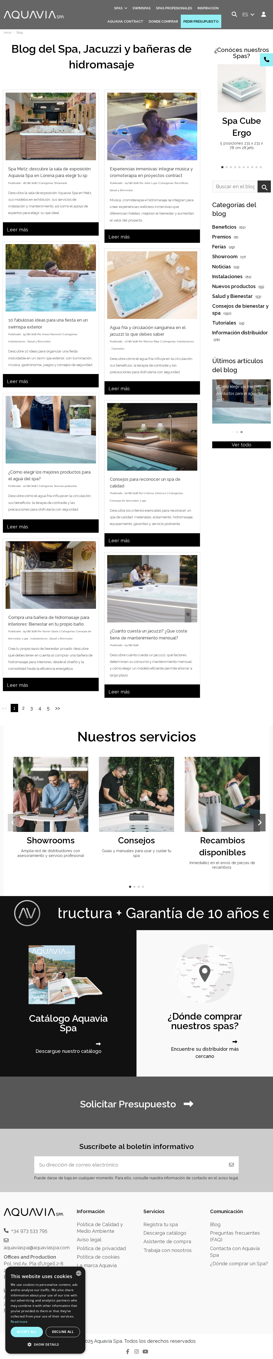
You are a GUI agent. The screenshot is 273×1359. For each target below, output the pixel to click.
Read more (19, 1321)
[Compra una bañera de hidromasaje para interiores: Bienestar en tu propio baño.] (51, 575)
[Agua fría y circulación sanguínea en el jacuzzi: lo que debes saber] (152, 285)
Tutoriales (117, 348)
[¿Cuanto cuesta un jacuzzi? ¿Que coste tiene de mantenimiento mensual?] (152, 589)
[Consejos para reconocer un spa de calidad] (152, 437)
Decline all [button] (63, 1331)
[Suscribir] (231, 1164)
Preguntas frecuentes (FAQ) (235, 1236)
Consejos (136, 840)
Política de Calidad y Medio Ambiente (100, 1228)
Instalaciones (16, 341)
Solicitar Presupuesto (129, 1104)
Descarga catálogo (164, 1233)
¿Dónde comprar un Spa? (239, 1263)
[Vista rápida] (261, 83)
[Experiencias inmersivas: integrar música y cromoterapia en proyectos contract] (152, 126)
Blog (215, 1224)
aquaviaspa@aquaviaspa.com (37, 1247)
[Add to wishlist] (261, 73)
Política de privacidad (101, 1248)
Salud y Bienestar (121, 190)
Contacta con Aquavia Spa (235, 1252)
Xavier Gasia (50, 631)
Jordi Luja (150, 183)
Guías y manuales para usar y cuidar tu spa (136, 852)
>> (57, 708)
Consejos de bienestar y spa (128, 500)
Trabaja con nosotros (167, 1250)
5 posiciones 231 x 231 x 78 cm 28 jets (241, 145)
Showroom (60, 183)
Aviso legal (89, 1239)
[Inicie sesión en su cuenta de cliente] (263, 14)
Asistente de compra (167, 1241)
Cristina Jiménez (155, 493)
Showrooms (51, 840)
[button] (222, 167)
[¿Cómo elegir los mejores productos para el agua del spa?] (51, 429)
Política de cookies (98, 1257)
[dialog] (45, 1310)
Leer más (17, 229)
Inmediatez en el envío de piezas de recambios (222, 864)
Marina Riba (151, 341)
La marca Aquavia (97, 1265)
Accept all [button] (27, 1331)
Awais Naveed (51, 334)
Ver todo (241, 444)
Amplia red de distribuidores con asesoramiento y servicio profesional (50, 852)
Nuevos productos (65, 486)
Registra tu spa (160, 1224)
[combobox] (78, 1273)
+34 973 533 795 (29, 1230)
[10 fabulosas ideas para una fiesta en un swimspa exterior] (51, 278)
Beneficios (181, 183)
